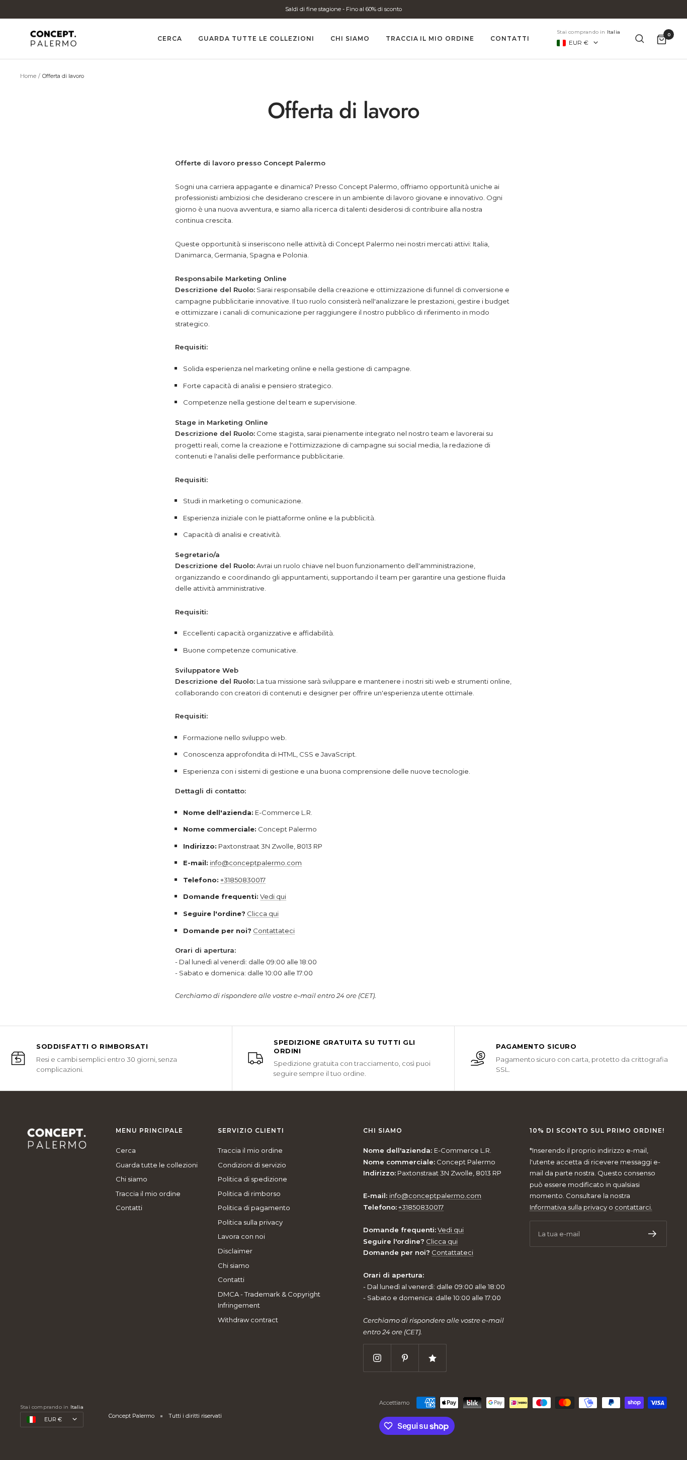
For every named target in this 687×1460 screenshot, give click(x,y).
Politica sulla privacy (250, 1222)
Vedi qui (273, 896)
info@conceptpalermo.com (256, 863)
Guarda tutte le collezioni (256, 38)
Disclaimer (235, 1251)
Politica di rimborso (249, 1194)
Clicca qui (263, 913)
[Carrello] (661, 39)
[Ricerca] (639, 38)
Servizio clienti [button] (251, 1130)
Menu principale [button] (149, 1130)
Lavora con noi (241, 1236)
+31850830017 (243, 880)
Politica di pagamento (254, 1208)
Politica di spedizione (252, 1179)
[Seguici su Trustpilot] (432, 1358)
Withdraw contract (248, 1320)
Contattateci (274, 931)
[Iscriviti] (652, 1233)
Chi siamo (350, 38)
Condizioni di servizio (252, 1165)
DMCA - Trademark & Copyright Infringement (269, 1300)
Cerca (169, 38)
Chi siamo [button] (382, 1130)
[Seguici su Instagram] (377, 1358)
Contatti (510, 38)
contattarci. (633, 1207)
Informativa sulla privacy (568, 1207)
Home (28, 75)
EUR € (578, 42)
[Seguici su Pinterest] (404, 1358)
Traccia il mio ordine (430, 38)
